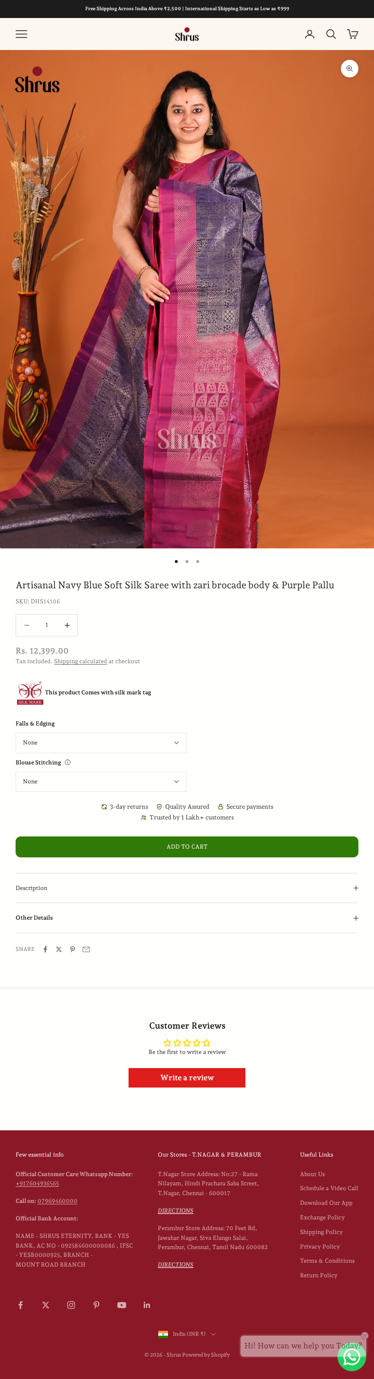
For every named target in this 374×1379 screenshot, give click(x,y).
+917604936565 (37, 1183)
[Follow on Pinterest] (96, 1305)
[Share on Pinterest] (72, 949)
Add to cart (187, 846)
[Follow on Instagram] (71, 1305)
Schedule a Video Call (329, 1188)
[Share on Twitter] (59, 949)
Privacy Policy (320, 1246)
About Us (312, 1174)
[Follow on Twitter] (46, 1305)
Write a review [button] (187, 1077)
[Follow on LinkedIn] (147, 1305)
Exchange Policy (322, 1217)
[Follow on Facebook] (20, 1305)
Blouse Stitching (38, 762)
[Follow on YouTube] (122, 1305)
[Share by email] (86, 949)
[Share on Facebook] (45, 949)
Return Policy (318, 1275)
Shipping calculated (80, 661)
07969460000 (57, 1201)
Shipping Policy (321, 1232)
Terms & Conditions (327, 1260)
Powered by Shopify (206, 1355)
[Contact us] (351, 1357)
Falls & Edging (35, 723)
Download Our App (326, 1202)
